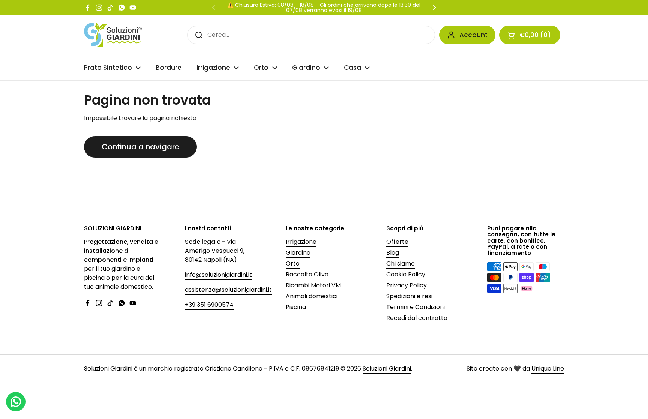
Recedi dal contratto (416, 318)
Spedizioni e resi (409, 296)
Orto (293, 263)
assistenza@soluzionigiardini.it (228, 289)
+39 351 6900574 (209, 304)
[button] (529, 35)
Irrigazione (301, 241)
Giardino (298, 252)
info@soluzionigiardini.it (218, 274)
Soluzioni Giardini (387, 368)
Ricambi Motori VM (313, 285)
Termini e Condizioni (415, 307)
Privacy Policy (406, 285)
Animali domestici (312, 296)
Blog (392, 252)
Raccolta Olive (307, 274)
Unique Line (547, 368)
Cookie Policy (405, 274)
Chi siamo (400, 263)
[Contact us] (16, 401)
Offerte (397, 241)
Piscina (296, 307)
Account (473, 34)
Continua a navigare (140, 146)
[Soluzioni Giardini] (113, 35)
